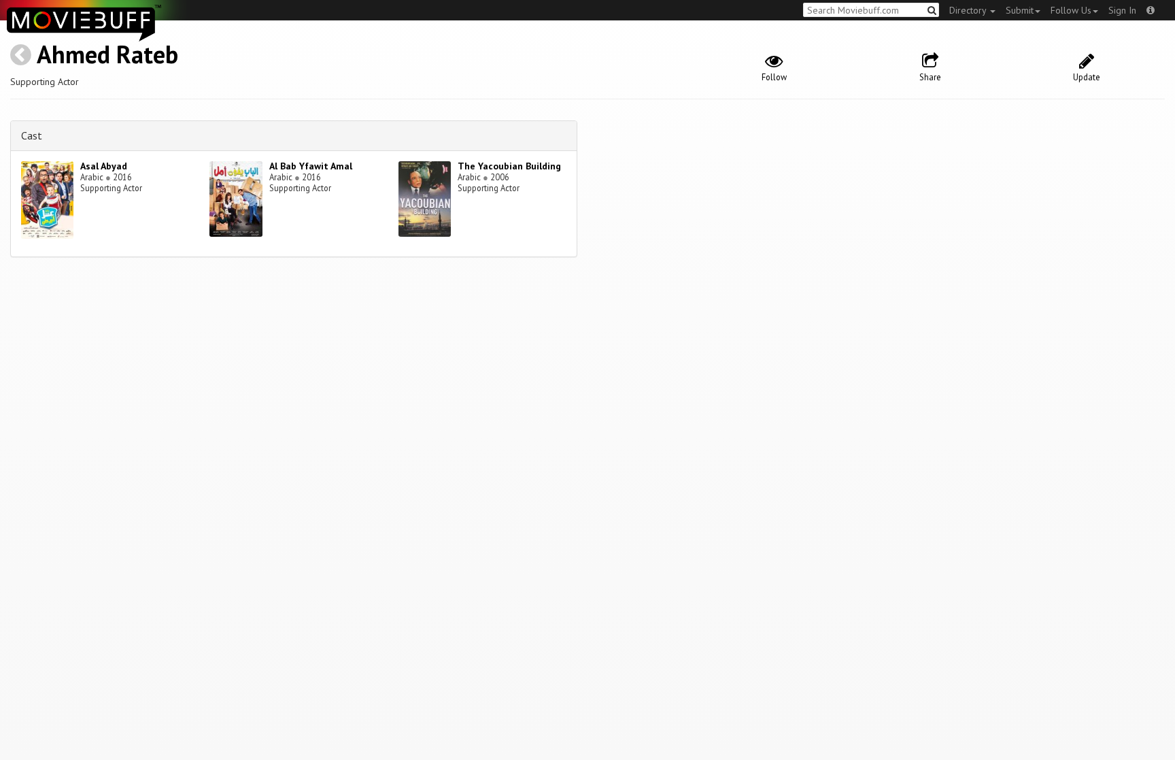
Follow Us (1071, 10)
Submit (1020, 10)
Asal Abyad (103, 166)
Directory (969, 10)
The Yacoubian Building (509, 166)
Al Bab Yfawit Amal (310, 166)
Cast (31, 135)
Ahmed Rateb (107, 54)
